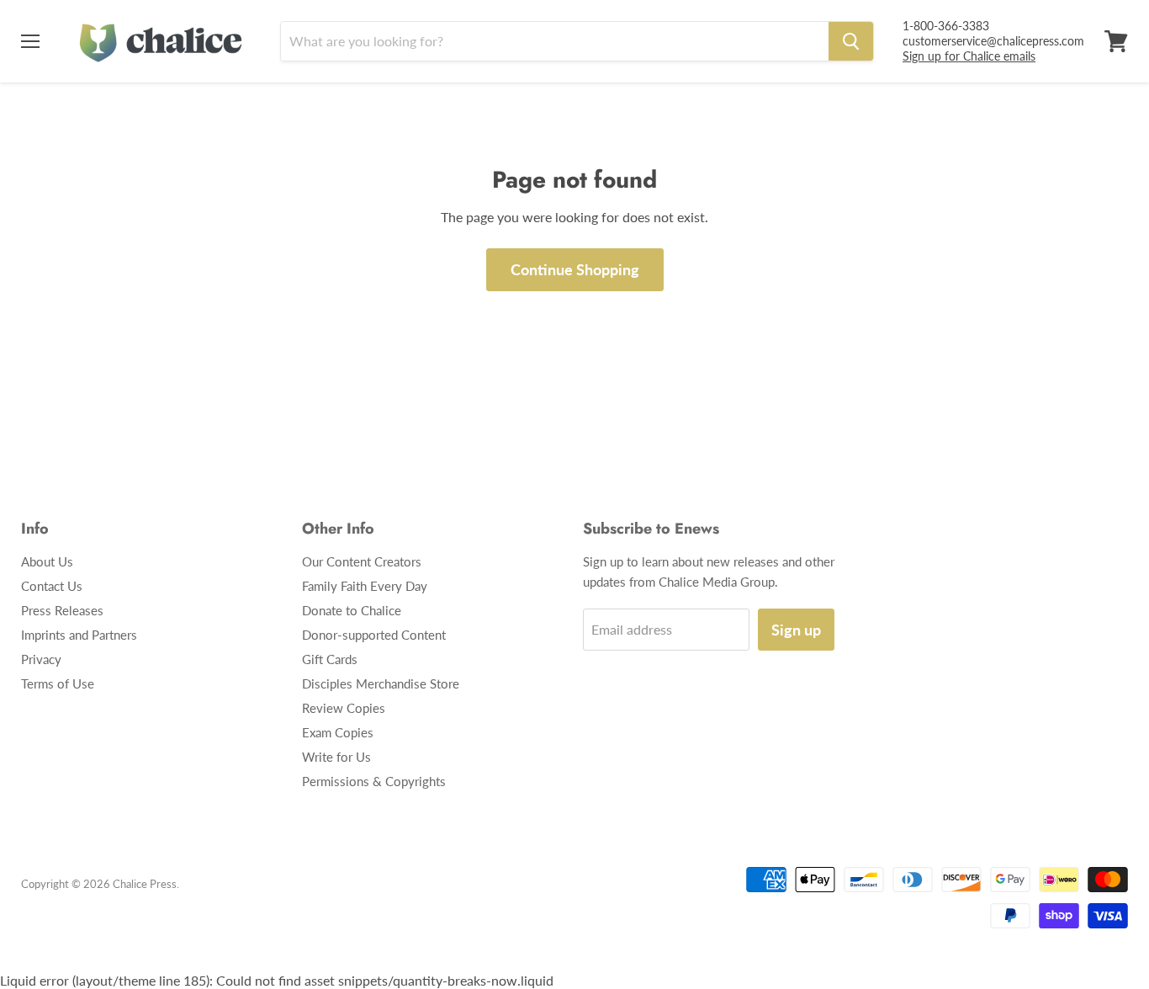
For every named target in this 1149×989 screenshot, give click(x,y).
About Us (47, 561)
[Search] (851, 41)
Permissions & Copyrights (374, 781)
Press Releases (62, 610)
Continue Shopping (575, 269)
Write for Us (336, 756)
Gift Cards (329, 659)
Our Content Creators (361, 561)
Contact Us (51, 585)
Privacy (41, 659)
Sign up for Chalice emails (969, 56)
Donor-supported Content (374, 634)
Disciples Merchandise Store (380, 683)
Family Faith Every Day (364, 585)
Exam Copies (337, 732)
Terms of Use (57, 683)
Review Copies (343, 707)
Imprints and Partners (79, 634)
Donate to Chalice (351, 610)
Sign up (796, 629)
